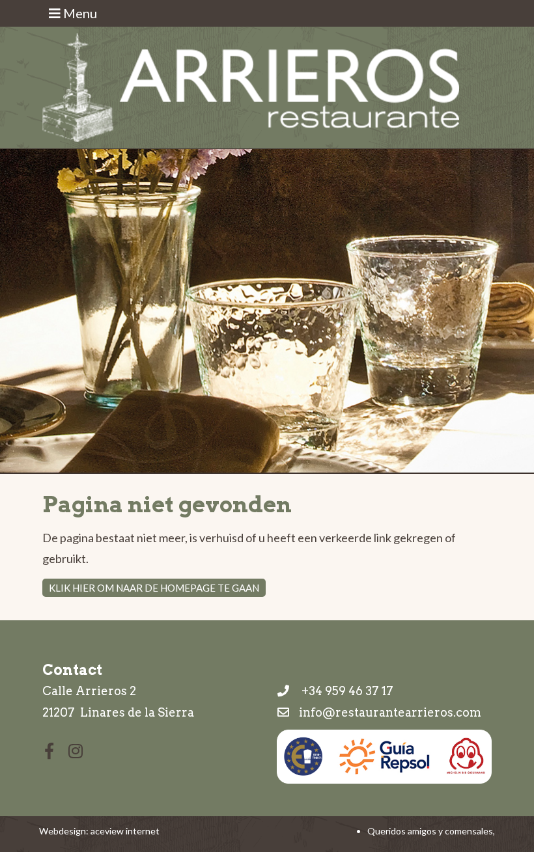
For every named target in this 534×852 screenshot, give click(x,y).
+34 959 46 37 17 (344, 691)
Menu (79, 13)
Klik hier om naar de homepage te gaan (154, 588)
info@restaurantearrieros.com (390, 712)
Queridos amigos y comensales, (431, 830)
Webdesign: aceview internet (99, 830)
